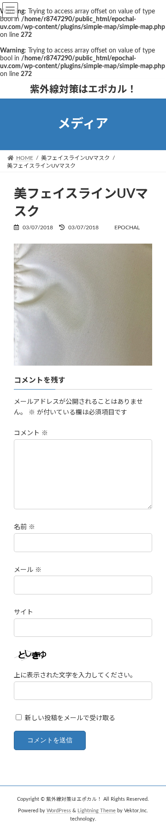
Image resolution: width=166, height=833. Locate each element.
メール (28, 569)
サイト (23, 612)
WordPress (59, 811)
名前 (24, 527)
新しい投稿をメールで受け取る (70, 718)
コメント (31, 433)
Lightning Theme (96, 811)
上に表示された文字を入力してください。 (75, 675)
